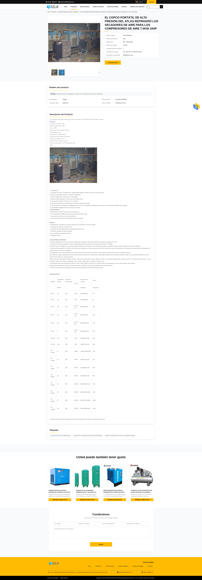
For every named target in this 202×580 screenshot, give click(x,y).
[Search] (161, 6)
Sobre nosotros (85, 6)
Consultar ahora (113, 62)
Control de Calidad (112, 6)
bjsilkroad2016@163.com (67, 2)
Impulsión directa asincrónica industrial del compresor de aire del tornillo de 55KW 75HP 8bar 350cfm (59, 492)
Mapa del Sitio (64, 578)
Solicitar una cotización (137, 6)
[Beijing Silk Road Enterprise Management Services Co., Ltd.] (53, 7)
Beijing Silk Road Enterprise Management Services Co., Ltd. (123, 578)
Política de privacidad (52, 578)
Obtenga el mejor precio (60, 499)
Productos (74, 6)
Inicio (65, 6)
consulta (151, 2)
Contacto (124, 6)
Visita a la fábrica (98, 6)
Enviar (101, 544)
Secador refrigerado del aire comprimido (68, 11)
